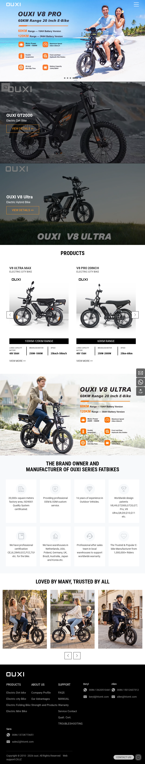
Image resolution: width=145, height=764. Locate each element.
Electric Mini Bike (16, 711)
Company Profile (41, 692)
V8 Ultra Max (20, 268)
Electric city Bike (16, 698)
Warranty (63, 705)
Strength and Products (44, 705)
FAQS (61, 692)
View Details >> (23, 128)
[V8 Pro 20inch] (106, 306)
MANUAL (63, 698)
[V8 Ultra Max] (39, 306)
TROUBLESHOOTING (70, 723)
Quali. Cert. (64, 717)
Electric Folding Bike (18, 705)
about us (38, 684)
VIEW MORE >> (17, 360)
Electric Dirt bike (16, 692)
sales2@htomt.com (23, 741)
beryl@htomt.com (99, 696)
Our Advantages (40, 698)
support (64, 684)
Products (13, 684)
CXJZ (19, 759)
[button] (135, 314)
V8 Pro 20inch (87, 268)
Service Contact (67, 711)
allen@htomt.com (127, 696)
